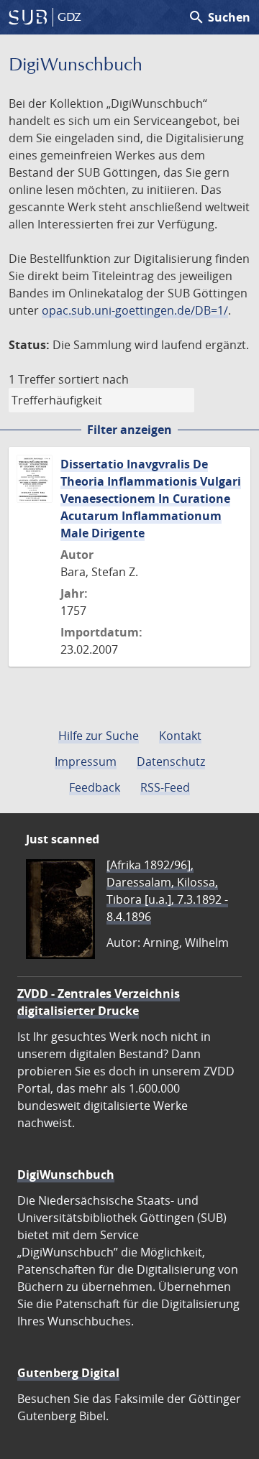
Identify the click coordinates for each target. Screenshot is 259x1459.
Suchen (219, 17)
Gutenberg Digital (68, 1373)
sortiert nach (93, 379)
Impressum (86, 761)
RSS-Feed (165, 787)
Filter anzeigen (129, 429)
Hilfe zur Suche (98, 736)
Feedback (94, 787)
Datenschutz (171, 761)
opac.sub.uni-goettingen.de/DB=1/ (135, 310)
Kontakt (180, 736)
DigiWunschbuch (65, 1174)
